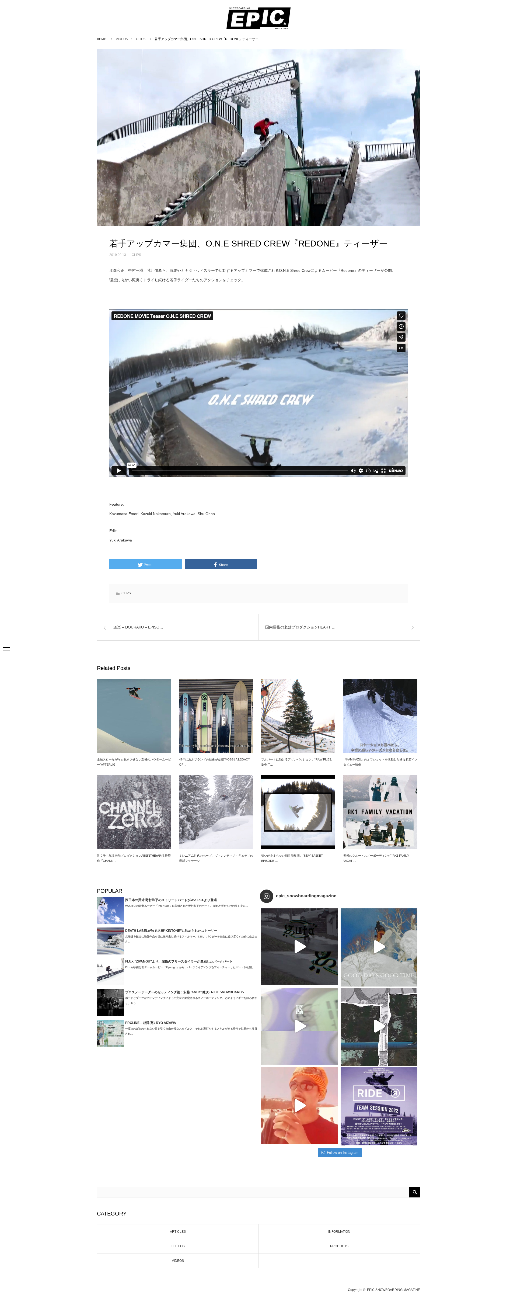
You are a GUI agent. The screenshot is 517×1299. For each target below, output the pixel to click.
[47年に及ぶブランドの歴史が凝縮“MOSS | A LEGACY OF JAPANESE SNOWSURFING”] (216, 716)
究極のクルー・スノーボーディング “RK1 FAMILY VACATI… (376, 858)
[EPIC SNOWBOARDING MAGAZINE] (258, 30)
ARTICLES (178, 1232)
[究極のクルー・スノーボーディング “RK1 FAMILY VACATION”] (380, 812)
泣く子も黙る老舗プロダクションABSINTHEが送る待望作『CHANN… (134, 858)
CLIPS (140, 39)
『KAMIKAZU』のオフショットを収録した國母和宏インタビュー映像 (380, 762)
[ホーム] (102, 39)
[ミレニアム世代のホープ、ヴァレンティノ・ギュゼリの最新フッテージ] (216, 812)
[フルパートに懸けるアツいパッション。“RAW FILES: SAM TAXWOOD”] (298, 716)
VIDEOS (122, 39)
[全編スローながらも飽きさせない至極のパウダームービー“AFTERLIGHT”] (134, 716)
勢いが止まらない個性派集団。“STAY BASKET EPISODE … (292, 858)
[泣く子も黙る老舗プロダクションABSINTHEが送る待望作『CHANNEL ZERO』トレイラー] (134, 812)
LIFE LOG (178, 1246)
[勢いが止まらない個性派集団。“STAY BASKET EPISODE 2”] (298, 812)
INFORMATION (339, 1232)
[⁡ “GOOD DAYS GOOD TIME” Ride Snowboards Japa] (379, 946)
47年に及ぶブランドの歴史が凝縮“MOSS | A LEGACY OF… (214, 762)
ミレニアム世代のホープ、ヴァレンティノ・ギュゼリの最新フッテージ (216, 858)
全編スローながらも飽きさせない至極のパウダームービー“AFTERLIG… (134, 762)
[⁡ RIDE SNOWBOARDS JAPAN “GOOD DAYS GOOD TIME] (299, 1026)
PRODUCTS (339, 1246)
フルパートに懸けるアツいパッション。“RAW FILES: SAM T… (296, 762)
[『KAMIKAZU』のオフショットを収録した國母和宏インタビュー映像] (380, 716)
